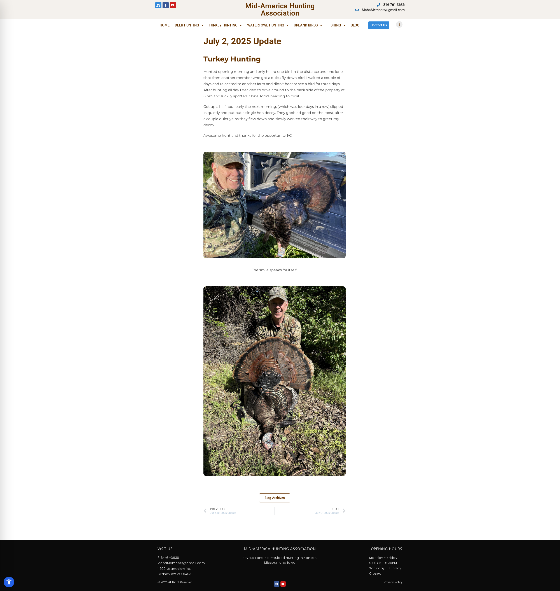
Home (165, 25)
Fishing (334, 25)
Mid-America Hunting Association (280, 9)
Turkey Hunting (223, 25)
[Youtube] (173, 5)
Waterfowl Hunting (265, 25)
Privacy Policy (393, 582)
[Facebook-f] (166, 5)
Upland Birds (306, 25)
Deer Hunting (187, 25)
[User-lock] (158, 5)
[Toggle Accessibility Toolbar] (9, 582)
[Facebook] (276, 584)
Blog (355, 25)
